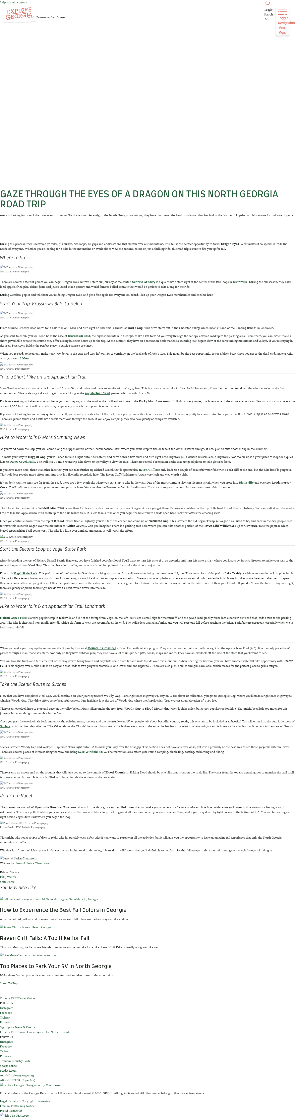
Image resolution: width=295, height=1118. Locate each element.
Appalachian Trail (97, 393)
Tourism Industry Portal (15, 1061)
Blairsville (240, 282)
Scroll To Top (8, 983)
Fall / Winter (8, 877)
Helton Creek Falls (13, 618)
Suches (5, 726)
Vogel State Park (25, 573)
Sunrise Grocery (143, 282)
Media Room (8, 1070)
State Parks (7, 882)
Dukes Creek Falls (22, 461)
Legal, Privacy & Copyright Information (25, 1101)
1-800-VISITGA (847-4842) (17, 1080)
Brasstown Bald (79, 336)
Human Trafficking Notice (17, 1106)
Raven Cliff (147, 469)
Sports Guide (8, 1066)
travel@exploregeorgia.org (17, 1075)
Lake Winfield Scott (92, 752)
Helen (24, 358)
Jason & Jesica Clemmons (32, 863)
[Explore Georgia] (19, 14)
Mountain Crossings (101, 648)
